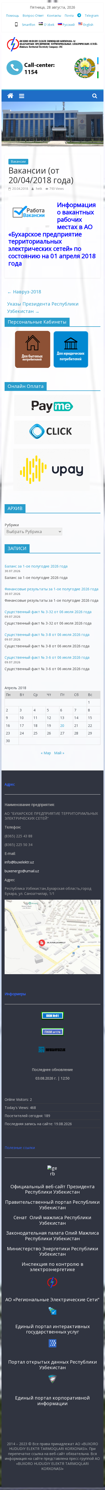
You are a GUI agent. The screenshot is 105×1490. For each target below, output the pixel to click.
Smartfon (28, 25)
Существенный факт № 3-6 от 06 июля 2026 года (47, 657)
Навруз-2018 (24, 292)
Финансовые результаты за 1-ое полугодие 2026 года (51, 589)
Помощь (12, 15)
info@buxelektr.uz (19, 862)
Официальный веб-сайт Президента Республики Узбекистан (52, 1189)
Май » (59, 752)
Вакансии (18, 161)
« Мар (46, 752)
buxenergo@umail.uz (22, 871)
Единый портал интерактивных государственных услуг (52, 1329)
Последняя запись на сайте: (29, 1123)
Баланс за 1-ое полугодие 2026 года (36, 566)
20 (62, 725)
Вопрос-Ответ (33, 15)
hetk (39, 188)
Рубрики (12, 524)
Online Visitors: (17, 1099)
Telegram (92, 15)
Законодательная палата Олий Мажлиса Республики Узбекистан (52, 1235)
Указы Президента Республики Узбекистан (42, 307)
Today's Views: (17, 1107)
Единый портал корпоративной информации (52, 1400)
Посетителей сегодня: (24, 1115)
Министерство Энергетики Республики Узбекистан (52, 1251)
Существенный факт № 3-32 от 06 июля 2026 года (48, 611)
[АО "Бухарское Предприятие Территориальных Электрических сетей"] (10, 95)
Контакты (54, 15)
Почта (69, 15)
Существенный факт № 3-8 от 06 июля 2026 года (47, 634)
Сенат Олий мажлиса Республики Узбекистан (52, 1220)
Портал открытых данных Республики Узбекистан (52, 1364)
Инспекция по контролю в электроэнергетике (52, 1267)
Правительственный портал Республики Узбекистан (52, 1205)
